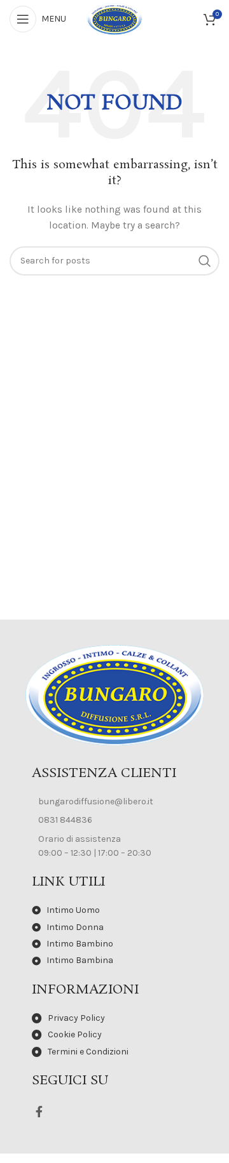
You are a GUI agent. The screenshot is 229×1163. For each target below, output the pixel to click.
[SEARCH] (204, 261)
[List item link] (114, 802)
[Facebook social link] (39, 1111)
